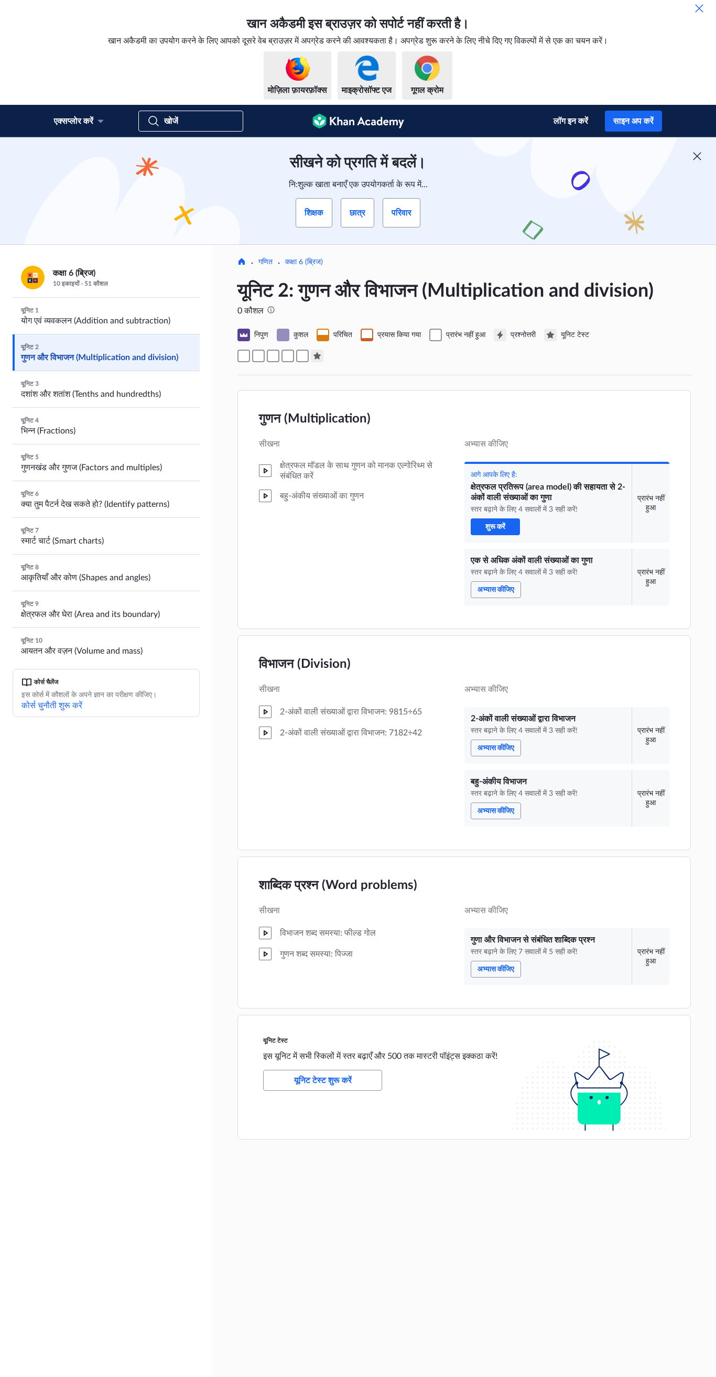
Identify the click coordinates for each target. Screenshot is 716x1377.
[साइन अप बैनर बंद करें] (697, 156)
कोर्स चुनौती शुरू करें (51, 705)
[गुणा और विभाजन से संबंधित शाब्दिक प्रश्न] (302, 356)
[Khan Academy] (358, 121)
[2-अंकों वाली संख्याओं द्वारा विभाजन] (273, 356)
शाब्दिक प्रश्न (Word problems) (338, 885)
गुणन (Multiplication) (315, 419)
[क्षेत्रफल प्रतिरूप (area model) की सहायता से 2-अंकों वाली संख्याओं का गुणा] (243, 356)
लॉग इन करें (571, 121)
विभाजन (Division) (305, 664)
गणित (265, 262)
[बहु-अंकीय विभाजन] (287, 356)
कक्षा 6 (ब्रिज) (304, 262)
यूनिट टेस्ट (275, 1040)
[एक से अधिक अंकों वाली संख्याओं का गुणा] (258, 356)
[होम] (241, 262)
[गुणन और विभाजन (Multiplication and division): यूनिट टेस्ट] (317, 356)
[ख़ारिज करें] (699, 8)
